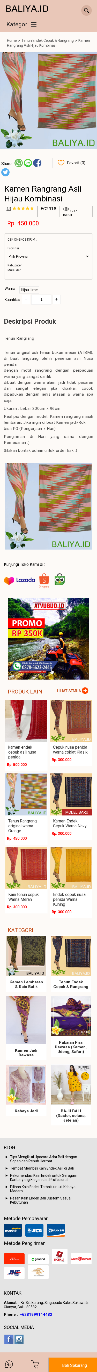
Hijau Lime (29, 290)
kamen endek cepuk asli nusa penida (22, 752)
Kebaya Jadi (26, 1111)
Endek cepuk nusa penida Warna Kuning (69, 899)
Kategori (17, 24)
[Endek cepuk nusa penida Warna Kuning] (71, 868)
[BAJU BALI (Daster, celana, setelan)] (71, 1085)
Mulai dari (14, 270)
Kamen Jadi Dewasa (26, 1052)
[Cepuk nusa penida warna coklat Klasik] (71, 721)
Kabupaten (15, 265)
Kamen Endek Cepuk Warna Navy (70, 823)
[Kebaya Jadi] (26, 1085)
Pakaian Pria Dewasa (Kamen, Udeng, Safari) (71, 1047)
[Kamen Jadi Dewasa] (26, 1020)
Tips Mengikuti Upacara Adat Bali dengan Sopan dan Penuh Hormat (43, 1159)
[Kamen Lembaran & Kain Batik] (26, 956)
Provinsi (13, 248)
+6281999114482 (36, 1314)
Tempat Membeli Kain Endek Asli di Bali (42, 1168)
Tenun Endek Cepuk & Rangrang (47, 40)
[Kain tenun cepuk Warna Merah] (26, 868)
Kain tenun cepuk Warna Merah (23, 897)
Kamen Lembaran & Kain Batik (26, 984)
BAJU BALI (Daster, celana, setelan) (71, 1116)
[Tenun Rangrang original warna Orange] (26, 794)
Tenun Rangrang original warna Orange (22, 826)
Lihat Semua (69, 691)
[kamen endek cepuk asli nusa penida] (26, 721)
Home (12, 40)
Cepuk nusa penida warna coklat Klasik (70, 750)
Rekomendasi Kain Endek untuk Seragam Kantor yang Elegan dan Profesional (43, 1177)
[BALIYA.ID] (27, 9)
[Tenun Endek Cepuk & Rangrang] (71, 956)
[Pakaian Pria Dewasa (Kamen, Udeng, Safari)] (71, 1016)
